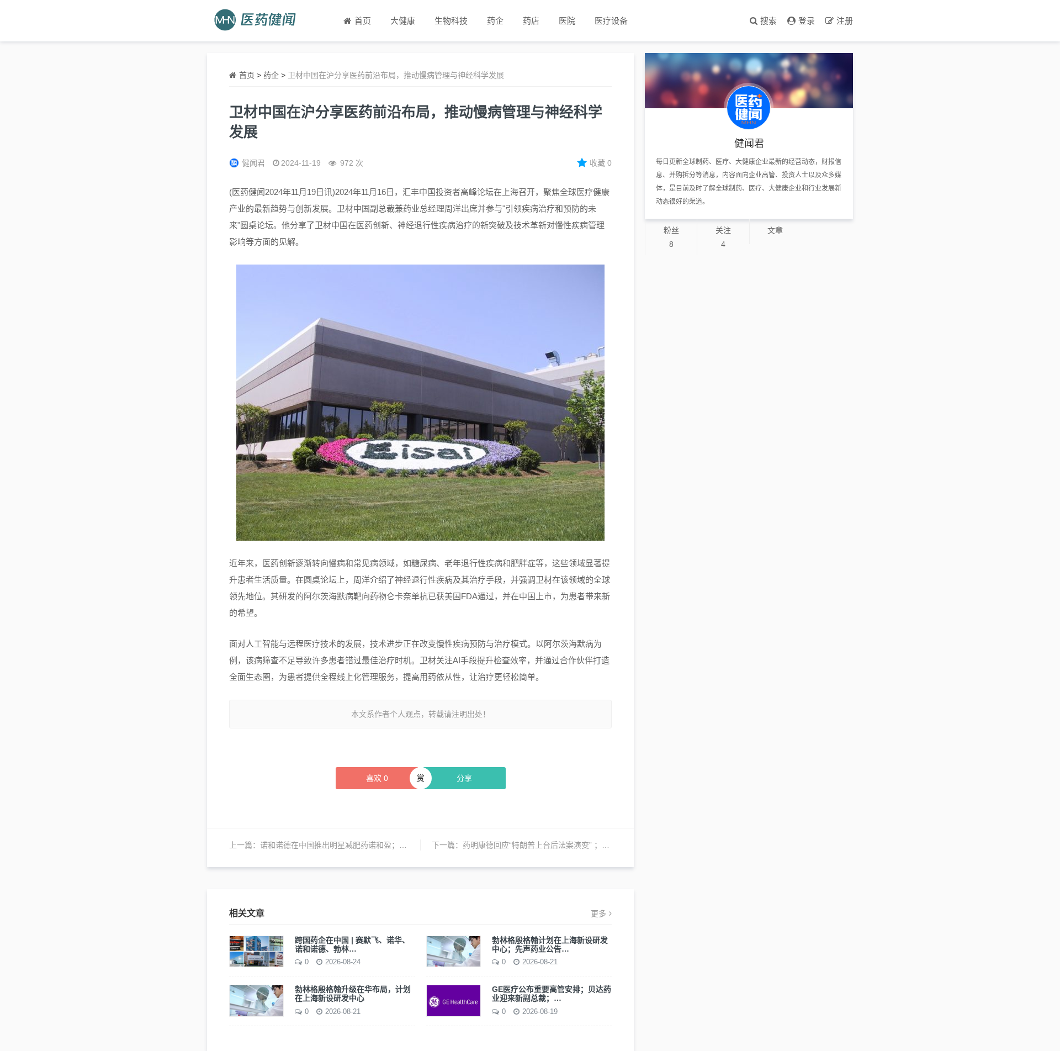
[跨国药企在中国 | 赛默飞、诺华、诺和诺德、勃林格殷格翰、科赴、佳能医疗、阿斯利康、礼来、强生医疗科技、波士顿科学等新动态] (256, 950)
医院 (567, 20)
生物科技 (451, 20)
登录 (806, 20)
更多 (598, 913)
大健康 (402, 20)
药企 (495, 20)
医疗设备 (611, 20)
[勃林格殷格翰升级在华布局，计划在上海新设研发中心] (256, 1000)
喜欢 (377, 778)
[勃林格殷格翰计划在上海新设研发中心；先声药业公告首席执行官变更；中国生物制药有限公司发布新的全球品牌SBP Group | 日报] (453, 950)
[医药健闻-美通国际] (258, 20)
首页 (247, 75)
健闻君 (253, 163)
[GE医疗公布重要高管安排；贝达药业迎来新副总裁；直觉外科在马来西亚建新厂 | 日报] (453, 1000)
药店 (531, 20)
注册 (844, 20)
